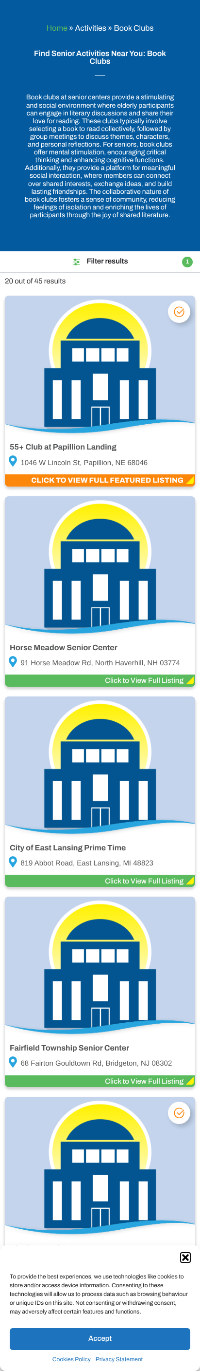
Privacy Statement (119, 1359)
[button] (185, 1257)
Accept (100, 1339)
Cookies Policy (71, 1359)
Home (57, 28)
